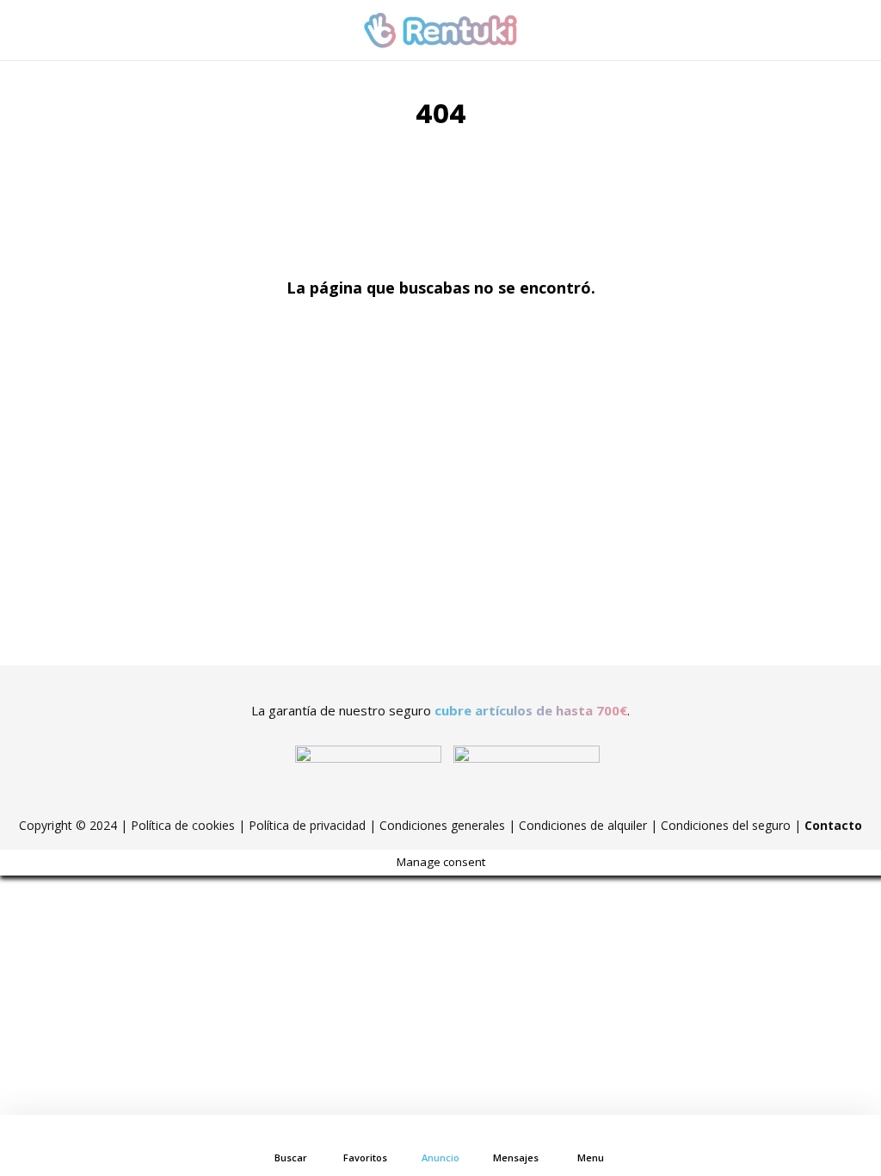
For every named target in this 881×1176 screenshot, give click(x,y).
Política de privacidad (307, 825)
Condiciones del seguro (726, 825)
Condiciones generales (442, 825)
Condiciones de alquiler (583, 825)
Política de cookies (183, 825)
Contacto (833, 825)
